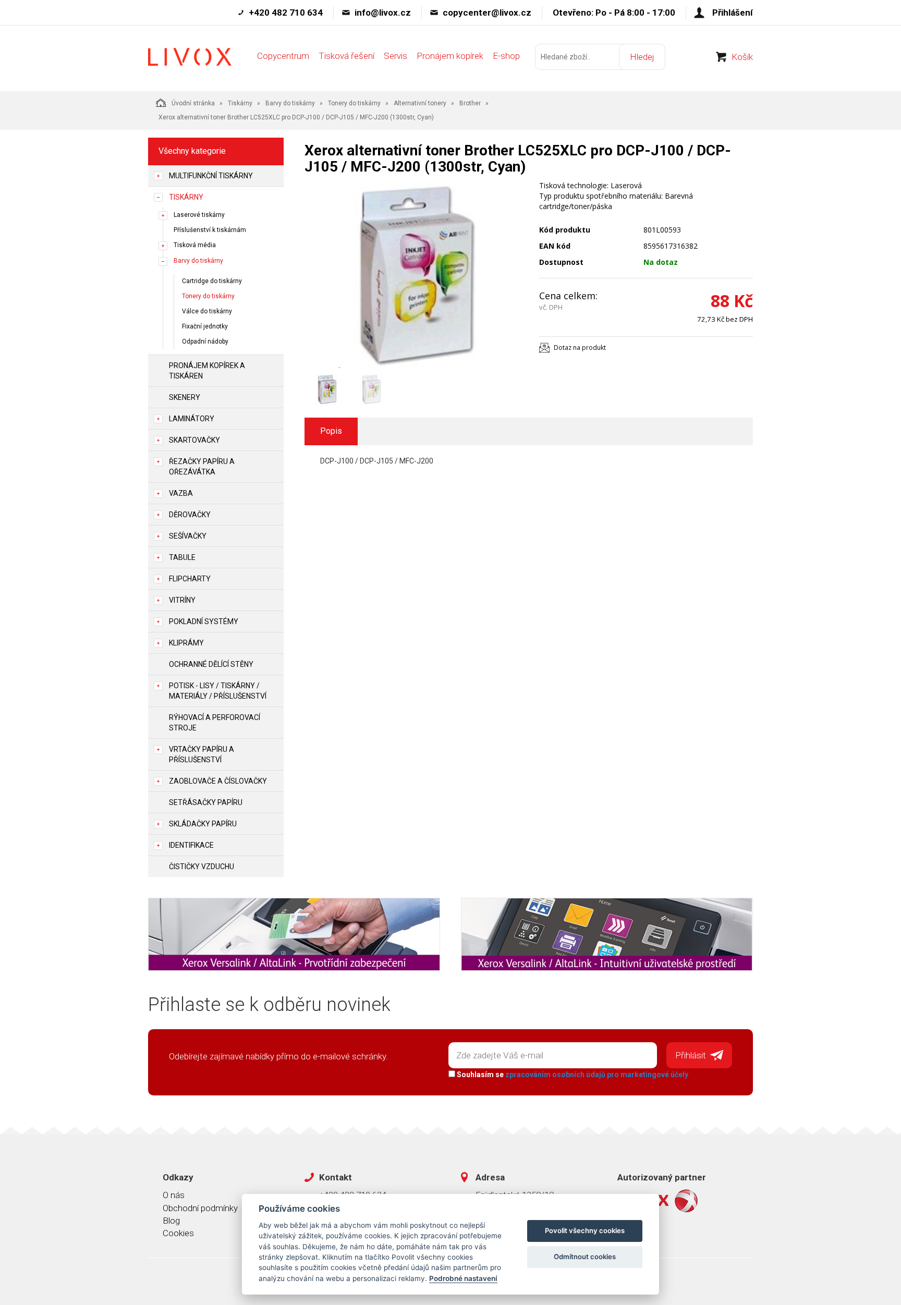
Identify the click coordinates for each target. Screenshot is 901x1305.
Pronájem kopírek (450, 56)
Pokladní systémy (203, 621)
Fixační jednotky (205, 326)
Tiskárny (240, 103)
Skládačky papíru (203, 824)
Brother (470, 103)
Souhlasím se (571, 1074)
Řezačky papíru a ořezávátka (202, 466)
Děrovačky (190, 514)
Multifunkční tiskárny (211, 176)
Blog (171, 1220)
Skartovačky (194, 440)
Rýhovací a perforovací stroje (214, 722)
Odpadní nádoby (205, 341)
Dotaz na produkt (580, 347)
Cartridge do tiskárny (212, 281)
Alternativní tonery (420, 103)
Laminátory (191, 418)
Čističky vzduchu (201, 866)
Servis (395, 56)
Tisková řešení (346, 56)
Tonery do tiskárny (354, 103)
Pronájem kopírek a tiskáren (207, 370)
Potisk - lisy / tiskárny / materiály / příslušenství (217, 690)
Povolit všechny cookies (585, 1230)
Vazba (181, 493)
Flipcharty (190, 579)
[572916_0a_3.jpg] (414, 274)
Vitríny (182, 600)
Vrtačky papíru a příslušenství (201, 754)
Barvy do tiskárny (290, 103)
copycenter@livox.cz (487, 12)
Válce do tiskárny (207, 311)
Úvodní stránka (193, 103)
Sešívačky (187, 536)
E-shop (506, 56)
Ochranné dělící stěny (211, 664)
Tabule (182, 557)
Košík (742, 57)
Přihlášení (732, 12)
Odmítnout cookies (585, 1256)
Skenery (184, 397)
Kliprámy (186, 643)
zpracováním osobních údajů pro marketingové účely (596, 1074)
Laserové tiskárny (199, 214)
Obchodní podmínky (200, 1208)
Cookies (178, 1233)
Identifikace (191, 845)
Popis (331, 431)
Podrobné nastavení (463, 1278)
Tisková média (195, 245)
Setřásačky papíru (205, 802)
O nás (174, 1195)
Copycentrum (283, 56)
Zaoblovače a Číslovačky (218, 781)
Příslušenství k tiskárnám (210, 230)
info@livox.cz (383, 12)
